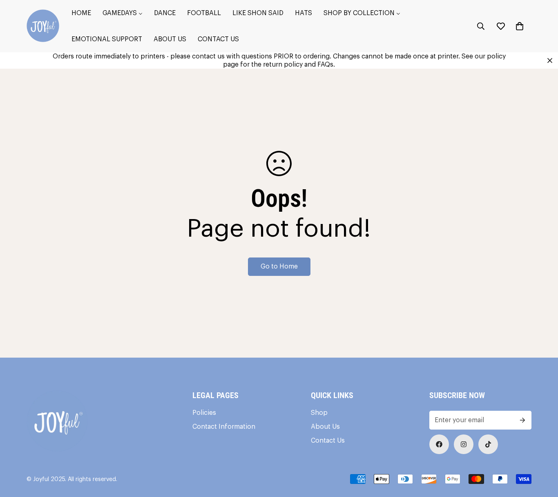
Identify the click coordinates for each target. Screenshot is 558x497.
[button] (519, 26)
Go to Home (279, 266)
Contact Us (328, 440)
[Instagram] (463, 444)
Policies (204, 413)
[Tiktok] (488, 444)
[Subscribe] (522, 420)
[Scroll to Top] (542, 452)
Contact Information (223, 426)
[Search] (480, 26)
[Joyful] (43, 26)
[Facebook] (439, 444)
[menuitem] (81, 13)
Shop (319, 413)
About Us (325, 426)
